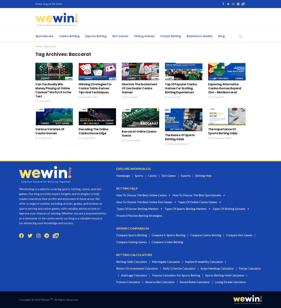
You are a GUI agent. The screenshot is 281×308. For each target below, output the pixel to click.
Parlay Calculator (250, 268)
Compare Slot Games (239, 235)
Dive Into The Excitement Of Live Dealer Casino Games (139, 88)
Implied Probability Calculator (204, 261)
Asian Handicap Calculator (217, 268)
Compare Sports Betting (131, 235)
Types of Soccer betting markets (137, 208)
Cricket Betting (170, 36)
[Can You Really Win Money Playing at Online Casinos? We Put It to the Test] (54, 71)
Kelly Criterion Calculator (179, 268)
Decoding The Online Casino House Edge (93, 131)
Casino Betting (69, 36)
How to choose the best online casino (141, 195)
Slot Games (120, 36)
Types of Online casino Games (197, 202)
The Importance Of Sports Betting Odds (222, 131)
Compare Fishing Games (131, 242)
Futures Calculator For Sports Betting (176, 275)
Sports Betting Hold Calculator (224, 275)
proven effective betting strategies (139, 215)
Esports (186, 175)
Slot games (169, 175)
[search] (241, 36)
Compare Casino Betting (205, 235)
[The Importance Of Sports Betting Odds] (227, 116)
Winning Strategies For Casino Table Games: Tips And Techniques (95, 88)
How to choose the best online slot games (144, 202)
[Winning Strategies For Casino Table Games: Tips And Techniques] (97, 71)
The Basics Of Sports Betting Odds (180, 137)
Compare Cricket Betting (167, 242)
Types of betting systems (228, 208)
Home (38, 46)
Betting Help (221, 78)
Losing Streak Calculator (230, 282)
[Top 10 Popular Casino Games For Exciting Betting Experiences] (183, 71)
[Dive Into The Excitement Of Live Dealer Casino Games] (140, 71)
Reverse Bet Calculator (160, 282)
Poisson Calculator (128, 282)
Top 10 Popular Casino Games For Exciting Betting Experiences (181, 88)
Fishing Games (144, 36)
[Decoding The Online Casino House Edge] (97, 116)
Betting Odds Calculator (131, 261)
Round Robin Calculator (195, 282)
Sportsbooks (44, 36)
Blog (221, 36)
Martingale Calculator (166, 261)
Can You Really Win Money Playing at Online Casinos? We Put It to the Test (53, 90)
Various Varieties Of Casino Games (49, 131)
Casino (45, 78)
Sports (196, 129)
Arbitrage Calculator (134, 275)
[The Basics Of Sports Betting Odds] (183, 119)
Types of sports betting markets (185, 208)
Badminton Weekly (200, 36)
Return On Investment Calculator (137, 268)
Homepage (123, 175)
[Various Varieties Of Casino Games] (54, 116)
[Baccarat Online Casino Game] (140, 118)
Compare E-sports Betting (168, 235)
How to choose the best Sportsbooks (196, 195)
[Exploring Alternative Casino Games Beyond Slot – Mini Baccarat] (227, 71)
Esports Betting (95, 36)
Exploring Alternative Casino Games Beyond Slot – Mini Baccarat (224, 88)
